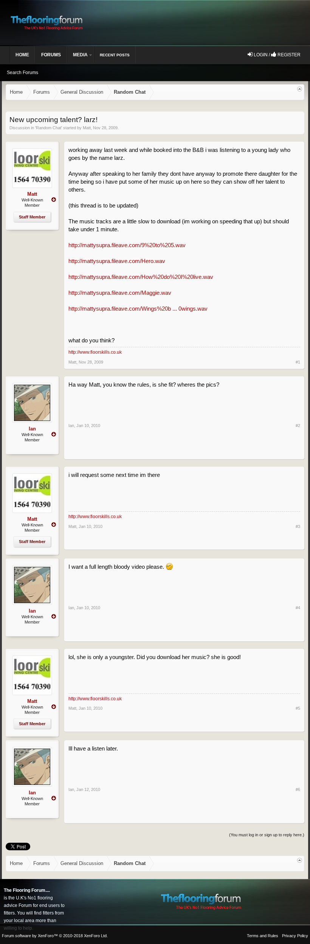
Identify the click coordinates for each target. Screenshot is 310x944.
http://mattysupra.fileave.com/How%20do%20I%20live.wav (140, 277)
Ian (32, 429)
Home (22, 54)
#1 (298, 362)
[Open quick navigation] (299, 89)
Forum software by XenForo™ (55, 935)
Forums (51, 54)
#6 (298, 789)
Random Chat (48, 127)
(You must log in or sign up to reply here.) (266, 835)
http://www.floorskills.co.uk (95, 352)
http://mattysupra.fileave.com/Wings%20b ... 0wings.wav (138, 308)
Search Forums (22, 72)
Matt (87, 127)
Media (80, 54)
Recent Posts (115, 55)
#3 (298, 526)
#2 (298, 425)
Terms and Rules (262, 935)
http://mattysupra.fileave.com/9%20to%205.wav (127, 245)
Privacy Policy (295, 935)
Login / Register (277, 54)
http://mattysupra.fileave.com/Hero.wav (116, 261)
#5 (298, 708)
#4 (298, 607)
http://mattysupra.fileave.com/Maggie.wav (119, 292)
